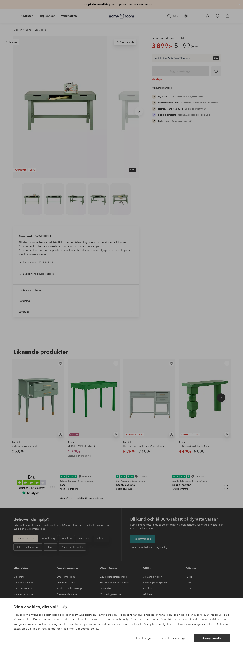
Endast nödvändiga (173, 638)
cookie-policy (89, 628)
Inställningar (144, 638)
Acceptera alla (211, 638)
